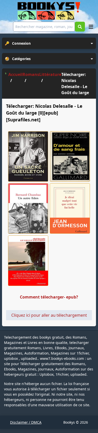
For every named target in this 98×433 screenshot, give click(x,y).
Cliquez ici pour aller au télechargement (49, 315)
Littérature (50, 74)
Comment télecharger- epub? (49, 297)
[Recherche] (80, 27)
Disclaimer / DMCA (25, 422)
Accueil (15, 74)
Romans (31, 74)
